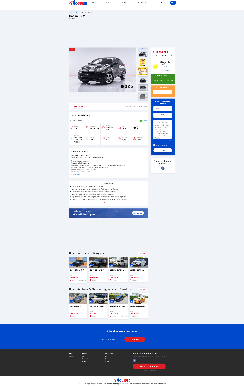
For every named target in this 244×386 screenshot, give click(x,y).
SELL (173, 3)
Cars (92, 3)
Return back (75, 12)
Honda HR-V (92, 12)
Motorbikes (85, 359)
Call (145, 121)
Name (157, 108)
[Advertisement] (96, 34)
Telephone (161, 114)
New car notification (149, 366)
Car (87, 12)
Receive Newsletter (162, 145)
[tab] (163, 55)
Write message (165, 70)
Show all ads (164, 67)
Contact (71, 356)
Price (156, 90)
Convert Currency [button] (159, 55)
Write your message (161, 122)
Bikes (108, 3)
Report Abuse (108, 203)
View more (142, 253)
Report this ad (78, 106)
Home (83, 12)
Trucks (124, 3)
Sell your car (137, 213)
